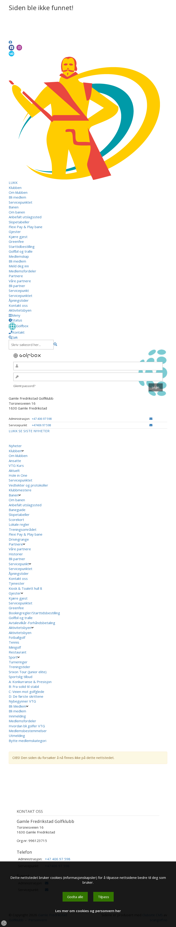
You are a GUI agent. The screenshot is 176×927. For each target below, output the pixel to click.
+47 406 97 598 (42, 419)
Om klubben (18, 192)
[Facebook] (11, 47)
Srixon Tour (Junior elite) (28, 672)
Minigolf (15, 647)
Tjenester (17, 583)
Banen (14, 207)
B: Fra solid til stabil (24, 686)
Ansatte (15, 460)
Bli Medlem (17, 706)
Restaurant (17, 652)
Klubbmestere (20, 490)
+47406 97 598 (41, 425)
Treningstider (19, 666)
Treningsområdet (22, 529)
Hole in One (18, 475)
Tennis (14, 642)
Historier (16, 554)
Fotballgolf (17, 637)
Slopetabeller (19, 222)
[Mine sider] (10, 42)
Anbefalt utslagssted (25, 217)
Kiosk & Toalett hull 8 (25, 588)
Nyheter (15, 445)
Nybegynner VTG (22, 701)
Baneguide (17, 509)
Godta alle (75, 896)
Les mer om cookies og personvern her (88, 910)
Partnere (16, 276)
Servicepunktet (20, 202)
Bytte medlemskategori (27, 740)
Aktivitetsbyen (20, 310)
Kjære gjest (18, 236)
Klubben (15, 187)
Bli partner (17, 285)
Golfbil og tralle (21, 251)
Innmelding (17, 716)
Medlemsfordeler (22, 271)
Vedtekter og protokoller (28, 485)
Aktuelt (14, 470)
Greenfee (16, 241)
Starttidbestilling (22, 246)
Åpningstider (19, 300)
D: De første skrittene (26, 696)
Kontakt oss (18, 305)
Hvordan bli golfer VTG (27, 726)
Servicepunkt (19, 290)
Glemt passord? (24, 386)
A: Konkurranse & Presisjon (30, 681)
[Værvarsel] (11, 53)
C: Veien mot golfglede (26, 691)
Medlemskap (19, 256)
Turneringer (18, 662)
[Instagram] (19, 47)
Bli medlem (17, 197)
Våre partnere (20, 281)
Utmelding (17, 735)
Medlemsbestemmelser (28, 730)
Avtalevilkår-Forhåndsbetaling (32, 622)
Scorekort (16, 519)
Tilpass (103, 896)
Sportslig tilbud (20, 676)
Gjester (15, 231)
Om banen (17, 212)
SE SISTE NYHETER (34, 431)
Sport (13, 657)
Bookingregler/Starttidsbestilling (34, 613)
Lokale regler (19, 524)
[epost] (150, 419)
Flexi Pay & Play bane (25, 226)
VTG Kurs (16, 465)
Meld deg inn (19, 266)
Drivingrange (19, 539)
